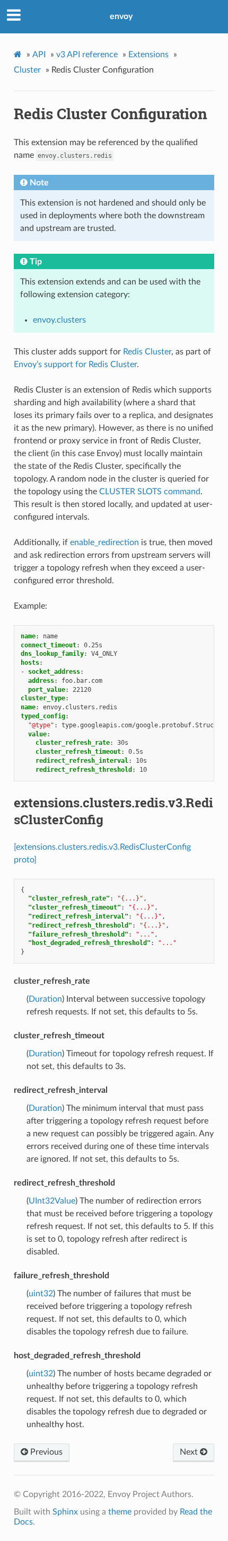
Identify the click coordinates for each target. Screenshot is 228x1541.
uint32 (41, 1293)
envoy (121, 16)
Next (190, 1452)
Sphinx (65, 1512)
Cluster (27, 70)
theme (119, 1512)
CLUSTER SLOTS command (149, 491)
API (39, 54)
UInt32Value (52, 1201)
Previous (45, 1452)
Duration (45, 999)
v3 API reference (87, 54)
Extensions (148, 54)
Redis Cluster (147, 352)
